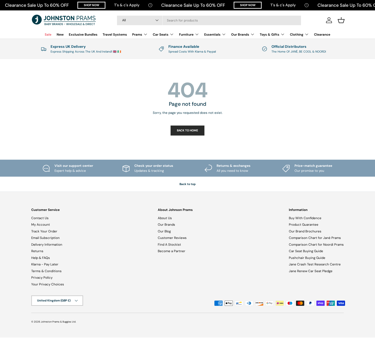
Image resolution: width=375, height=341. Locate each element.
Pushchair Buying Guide (307, 258)
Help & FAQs (40, 258)
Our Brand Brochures (305, 231)
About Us (165, 218)
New (60, 34)
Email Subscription (45, 238)
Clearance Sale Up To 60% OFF (37, 5)
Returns (37, 251)
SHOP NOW (91, 5)
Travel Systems (115, 34)
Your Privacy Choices (47, 284)
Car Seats (160, 34)
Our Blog (164, 231)
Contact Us (40, 218)
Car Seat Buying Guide (306, 251)
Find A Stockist (169, 244)
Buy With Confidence (305, 218)
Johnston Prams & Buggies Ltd (58, 321)
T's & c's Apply (127, 5)
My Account (40, 224)
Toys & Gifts (269, 34)
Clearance (322, 34)
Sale (48, 34)
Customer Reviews (172, 238)
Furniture (186, 34)
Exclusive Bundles (83, 34)
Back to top (187, 184)
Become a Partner (171, 251)
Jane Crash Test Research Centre (315, 264)
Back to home (187, 130)
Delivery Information (46, 244)
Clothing (296, 34)
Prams (137, 34)
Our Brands (240, 34)
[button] (341, 20)
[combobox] (209, 20)
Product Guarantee (303, 224)
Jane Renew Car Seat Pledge (310, 271)
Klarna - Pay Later (44, 264)
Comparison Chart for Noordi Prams (316, 244)
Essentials (212, 34)
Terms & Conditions (46, 271)
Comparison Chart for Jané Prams (315, 238)
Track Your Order (44, 231)
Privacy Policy (42, 277)
